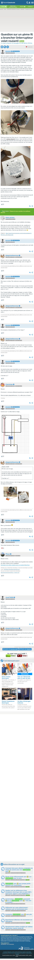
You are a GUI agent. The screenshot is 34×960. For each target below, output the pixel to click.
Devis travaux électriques (6, 677)
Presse (12, 953)
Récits (13, 7)
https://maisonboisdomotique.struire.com (10, 572)
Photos (22, 6)
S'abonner (30, 47)
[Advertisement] (17, 587)
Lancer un (11, 649)
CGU (9, 953)
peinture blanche (11, 139)
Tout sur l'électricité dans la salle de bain (23, 677)
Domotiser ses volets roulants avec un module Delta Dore (15, 565)
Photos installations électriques (8, 702)
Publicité (22, 953)
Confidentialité (28, 953)
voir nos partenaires (10, 944)
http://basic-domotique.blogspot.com (12, 569)
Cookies (17, 954)
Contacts (5, 952)
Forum (3, 6)
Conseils (30, 6)
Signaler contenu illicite (13, 952)
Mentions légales (22, 952)
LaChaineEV (3, 944)
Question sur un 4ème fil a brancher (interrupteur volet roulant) (17, 38)
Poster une (25, 649)
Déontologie (17, 953)
